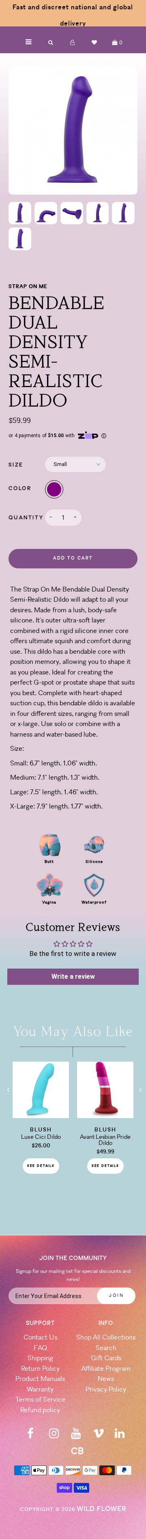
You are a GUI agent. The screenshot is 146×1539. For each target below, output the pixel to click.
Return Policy (40, 1369)
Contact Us (40, 1337)
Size (16, 465)
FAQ (40, 1348)
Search (106, 1348)
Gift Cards (106, 1358)
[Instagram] (54, 1436)
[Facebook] (30, 1436)
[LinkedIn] (120, 1436)
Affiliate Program (106, 1369)
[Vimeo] (98, 1436)
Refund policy (40, 1410)
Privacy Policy (106, 1389)
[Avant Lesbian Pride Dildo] (105, 1116)
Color (20, 488)
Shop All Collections (105, 1337)
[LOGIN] (72, 42)
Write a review (73, 976)
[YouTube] (76, 1436)
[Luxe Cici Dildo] (41, 1116)
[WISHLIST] (94, 42)
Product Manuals (40, 1379)
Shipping (40, 1358)
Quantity (26, 517)
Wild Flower (101, 1509)
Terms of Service (40, 1399)
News (106, 1379)
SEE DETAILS (41, 1166)
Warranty (40, 1389)
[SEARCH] (51, 42)
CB (77, 1452)
